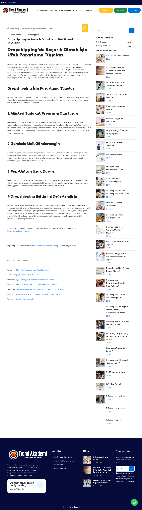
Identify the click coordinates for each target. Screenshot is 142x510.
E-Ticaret (114, 42)
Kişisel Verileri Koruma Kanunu (64, 461)
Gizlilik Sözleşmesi (59, 468)
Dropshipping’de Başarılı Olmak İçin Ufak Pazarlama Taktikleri (117, 309)
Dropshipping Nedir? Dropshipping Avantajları (117, 192)
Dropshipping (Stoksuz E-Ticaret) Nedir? (117, 361)
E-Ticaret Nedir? (113, 420)
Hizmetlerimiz (65, 11)
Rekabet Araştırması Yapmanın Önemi (115, 84)
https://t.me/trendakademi (25, 299)
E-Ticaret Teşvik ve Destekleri (114, 120)
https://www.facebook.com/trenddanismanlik (37, 280)
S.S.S (75, 11)
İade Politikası (58, 465)
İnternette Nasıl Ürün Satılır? (115, 349)
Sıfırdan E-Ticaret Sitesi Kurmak (116, 96)
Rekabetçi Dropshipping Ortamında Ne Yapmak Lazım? (117, 336)
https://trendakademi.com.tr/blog (45, 246)
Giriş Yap (120, 10)
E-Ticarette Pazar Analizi (117, 55)
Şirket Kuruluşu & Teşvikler (114, 144)
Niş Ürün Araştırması (115, 372)
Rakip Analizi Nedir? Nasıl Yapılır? (117, 243)
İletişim (89, 11)
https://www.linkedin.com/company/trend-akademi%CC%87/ (37, 294)
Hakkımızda (42, 11)
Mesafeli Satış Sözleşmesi (62, 457)
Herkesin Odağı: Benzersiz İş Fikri (113, 180)
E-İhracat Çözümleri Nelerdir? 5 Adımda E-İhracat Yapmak (116, 70)
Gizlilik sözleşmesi (123, 479)
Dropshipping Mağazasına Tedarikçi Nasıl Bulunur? (116, 283)
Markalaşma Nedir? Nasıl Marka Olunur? (117, 269)
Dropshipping (114, 46)
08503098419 (12, 2)
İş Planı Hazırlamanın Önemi (115, 108)
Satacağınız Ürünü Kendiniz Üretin (114, 216)
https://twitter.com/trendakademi (26, 275)
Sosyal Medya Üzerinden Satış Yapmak (117, 132)
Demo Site (106, 10)
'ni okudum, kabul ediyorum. (125, 474)
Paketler (53, 11)
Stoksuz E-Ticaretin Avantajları (115, 204)
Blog (82, 11)
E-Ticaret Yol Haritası (115, 396)
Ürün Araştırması (114, 154)
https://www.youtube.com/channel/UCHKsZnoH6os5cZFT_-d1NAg (39, 289)
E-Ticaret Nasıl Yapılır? (116, 408)
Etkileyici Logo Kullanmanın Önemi (115, 168)
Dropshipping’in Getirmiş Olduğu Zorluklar (117, 323)
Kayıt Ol (134, 10)
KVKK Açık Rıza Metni (124, 473)
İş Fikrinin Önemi (113, 384)
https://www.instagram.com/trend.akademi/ (32, 270)
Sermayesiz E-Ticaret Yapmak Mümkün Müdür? (115, 230)
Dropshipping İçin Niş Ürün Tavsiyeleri (115, 296)
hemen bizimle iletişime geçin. (18, 231)
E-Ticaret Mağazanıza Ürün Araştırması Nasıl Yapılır (116, 256)
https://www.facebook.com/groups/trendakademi (38, 284)
